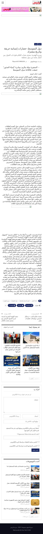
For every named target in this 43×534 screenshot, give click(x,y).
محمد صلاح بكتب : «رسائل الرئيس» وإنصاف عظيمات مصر (33, 318)
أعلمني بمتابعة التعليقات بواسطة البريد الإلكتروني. (23, 442)
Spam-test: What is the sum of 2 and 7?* (28, 434)
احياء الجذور (34, 300)
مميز (36, 44)
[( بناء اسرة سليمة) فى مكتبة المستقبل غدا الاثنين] (31, 337)
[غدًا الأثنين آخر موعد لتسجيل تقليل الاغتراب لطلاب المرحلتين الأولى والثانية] (12, 360)
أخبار (40, 44)
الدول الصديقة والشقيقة (25, 300)
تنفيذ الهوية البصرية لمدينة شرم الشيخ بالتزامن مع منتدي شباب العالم (10, 318)
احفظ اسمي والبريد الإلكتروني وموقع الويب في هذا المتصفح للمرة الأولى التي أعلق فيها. (22, 429)
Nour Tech (24, 530)
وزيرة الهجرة (6, 300)
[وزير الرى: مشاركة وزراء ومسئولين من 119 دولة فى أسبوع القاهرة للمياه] (35, 511)
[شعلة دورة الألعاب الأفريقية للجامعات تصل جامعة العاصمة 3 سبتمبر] (31, 360)
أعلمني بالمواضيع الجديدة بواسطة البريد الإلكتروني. (23, 446)
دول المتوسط (14, 300)
